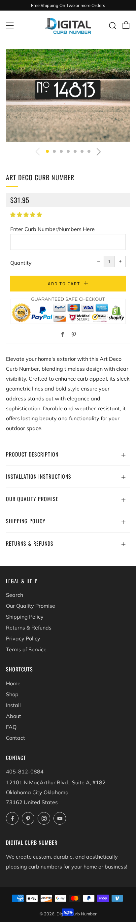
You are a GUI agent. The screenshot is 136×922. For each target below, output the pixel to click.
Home (13, 683)
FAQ (11, 727)
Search (14, 595)
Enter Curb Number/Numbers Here (52, 229)
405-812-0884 (25, 771)
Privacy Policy (23, 638)
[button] (47, 151)
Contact (15, 737)
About (13, 716)
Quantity (21, 262)
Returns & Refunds (28, 627)
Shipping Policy (25, 616)
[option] (68, 95)
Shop (12, 694)
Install (13, 705)
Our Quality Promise (30, 605)
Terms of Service (26, 649)
